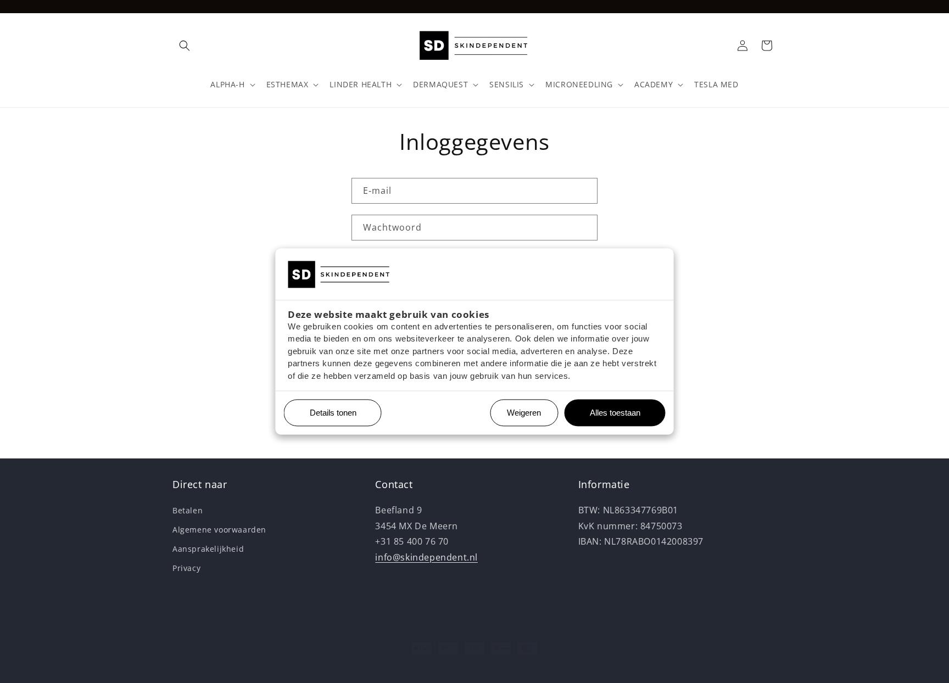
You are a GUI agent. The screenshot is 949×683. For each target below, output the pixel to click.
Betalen (187, 510)
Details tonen (328, 413)
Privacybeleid (479, 668)
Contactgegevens (627, 668)
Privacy (186, 568)
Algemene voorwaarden (219, 529)
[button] (184, 45)
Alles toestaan (611, 413)
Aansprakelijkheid (208, 549)
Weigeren (524, 413)
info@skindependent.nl (426, 557)
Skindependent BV (350, 668)
